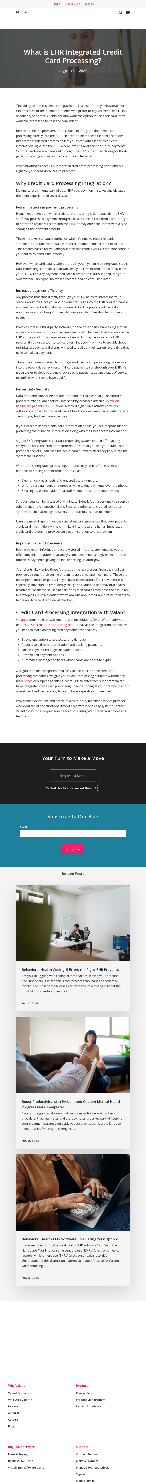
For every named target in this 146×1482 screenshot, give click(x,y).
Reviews (13, 1406)
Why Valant (16, 1386)
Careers (13, 1419)
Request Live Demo (20, 1461)
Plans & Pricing (18, 1454)
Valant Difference (19, 1393)
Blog (11, 1426)
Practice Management (91, 1400)
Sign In (80, 1474)
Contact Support (87, 1454)
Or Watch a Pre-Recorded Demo (70, 788)
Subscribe (73, 849)
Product (82, 1386)
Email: (24, 827)
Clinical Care (84, 1393)
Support (82, 1447)
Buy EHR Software (21, 1447)
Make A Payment (87, 1461)
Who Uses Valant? (20, 1400)
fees (29, 681)
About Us (14, 1413)
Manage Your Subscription (93, 1467)
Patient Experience (88, 1406)
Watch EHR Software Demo (26, 1467)
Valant (20, 620)
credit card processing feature (57, 625)
